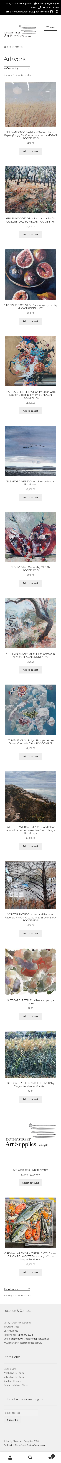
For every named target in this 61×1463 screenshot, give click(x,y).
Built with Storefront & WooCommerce (25, 1445)
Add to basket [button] (30, 151)
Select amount (30, 1182)
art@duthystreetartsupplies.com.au (29, 11)
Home (10, 46)
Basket (47, 1455)
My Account (10, 1457)
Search (30, 1457)
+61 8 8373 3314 (50, 7)
